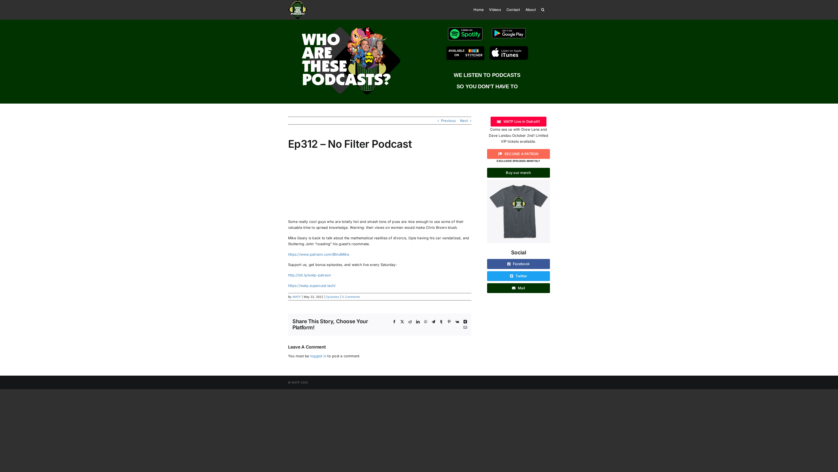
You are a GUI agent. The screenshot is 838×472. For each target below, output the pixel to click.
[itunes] (508, 48)
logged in (318, 356)
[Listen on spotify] (465, 27)
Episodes (332, 296)
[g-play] (508, 27)
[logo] (351, 26)
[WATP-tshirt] (518, 181)
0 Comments (351, 296)
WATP (297, 296)
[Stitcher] (465, 48)
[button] (542, 9)
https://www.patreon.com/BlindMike (318, 254)
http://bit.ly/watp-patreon (309, 275)
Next (464, 120)
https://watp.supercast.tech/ (312, 285)
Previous (448, 120)
